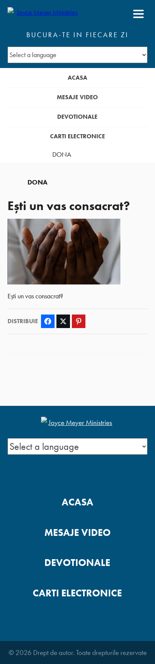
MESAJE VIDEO (77, 97)
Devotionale (77, 117)
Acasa (77, 78)
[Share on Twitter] (63, 321)
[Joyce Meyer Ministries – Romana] (44, 14)
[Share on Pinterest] (78, 321)
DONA (61, 154)
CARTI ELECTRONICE (77, 136)
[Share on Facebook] (48, 321)
